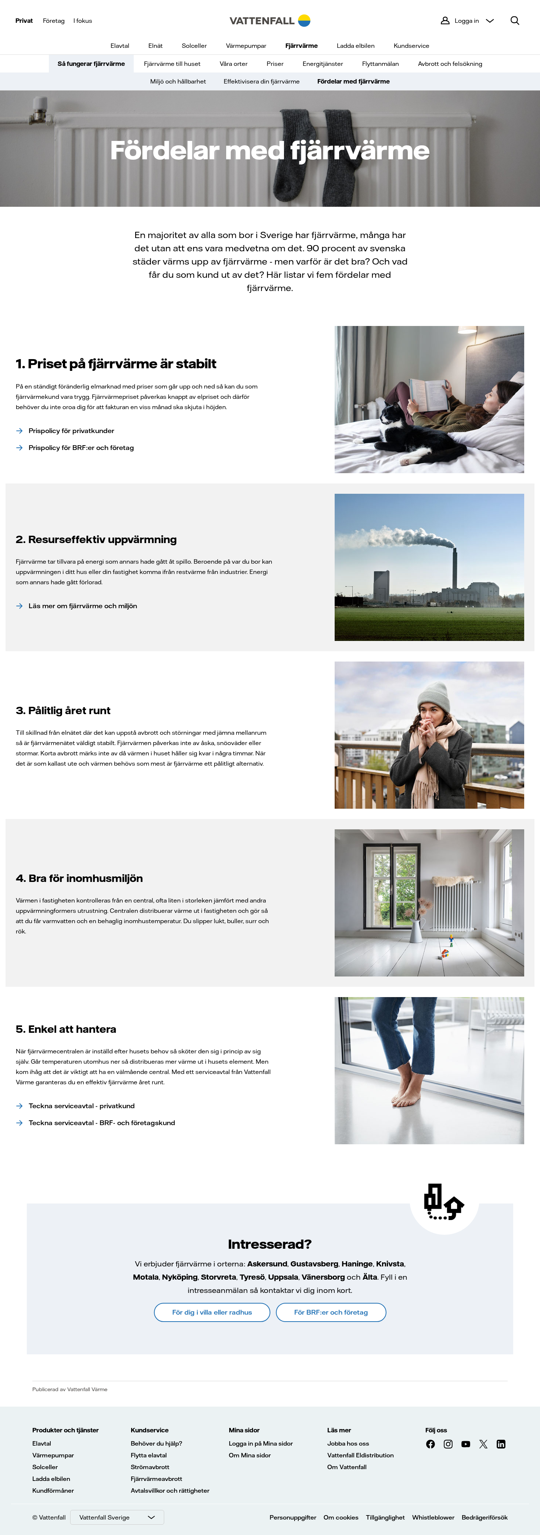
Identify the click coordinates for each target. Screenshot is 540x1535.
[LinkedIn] (501, 1444)
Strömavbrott (150, 1467)
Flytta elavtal (149, 1455)
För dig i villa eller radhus (212, 1312)
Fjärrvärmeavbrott (156, 1478)
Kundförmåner (53, 1490)
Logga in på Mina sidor (261, 1443)
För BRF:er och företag (331, 1312)
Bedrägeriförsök (485, 1517)
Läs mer (339, 1430)
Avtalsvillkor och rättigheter (170, 1490)
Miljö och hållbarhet (178, 81)
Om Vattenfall (347, 1467)
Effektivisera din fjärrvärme (262, 81)
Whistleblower (433, 1517)
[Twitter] (483, 1444)
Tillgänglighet (385, 1517)
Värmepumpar (246, 45)
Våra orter (234, 63)
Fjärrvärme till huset (172, 63)
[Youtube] (465, 1444)
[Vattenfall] (270, 20)
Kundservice (411, 45)
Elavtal (120, 45)
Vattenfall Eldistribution (360, 1455)
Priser (275, 63)
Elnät (155, 45)
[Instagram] (448, 1444)
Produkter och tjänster (65, 1430)
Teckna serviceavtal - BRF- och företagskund (102, 1123)
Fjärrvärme (301, 45)
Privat (24, 20)
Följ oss (436, 1430)
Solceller (194, 45)
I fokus (82, 20)
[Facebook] (430, 1444)
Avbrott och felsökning (450, 63)
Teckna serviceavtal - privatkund (82, 1106)
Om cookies (341, 1517)
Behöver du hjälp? (156, 1443)
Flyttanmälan (380, 63)
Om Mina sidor (250, 1455)
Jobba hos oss (348, 1443)
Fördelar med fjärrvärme (353, 81)
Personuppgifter (293, 1517)
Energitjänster (323, 63)
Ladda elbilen (356, 45)
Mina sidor (244, 1430)
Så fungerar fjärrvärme (91, 63)
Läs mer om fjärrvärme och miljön (83, 606)
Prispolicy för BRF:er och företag (81, 447)
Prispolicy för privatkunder (71, 430)
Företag (54, 20)
